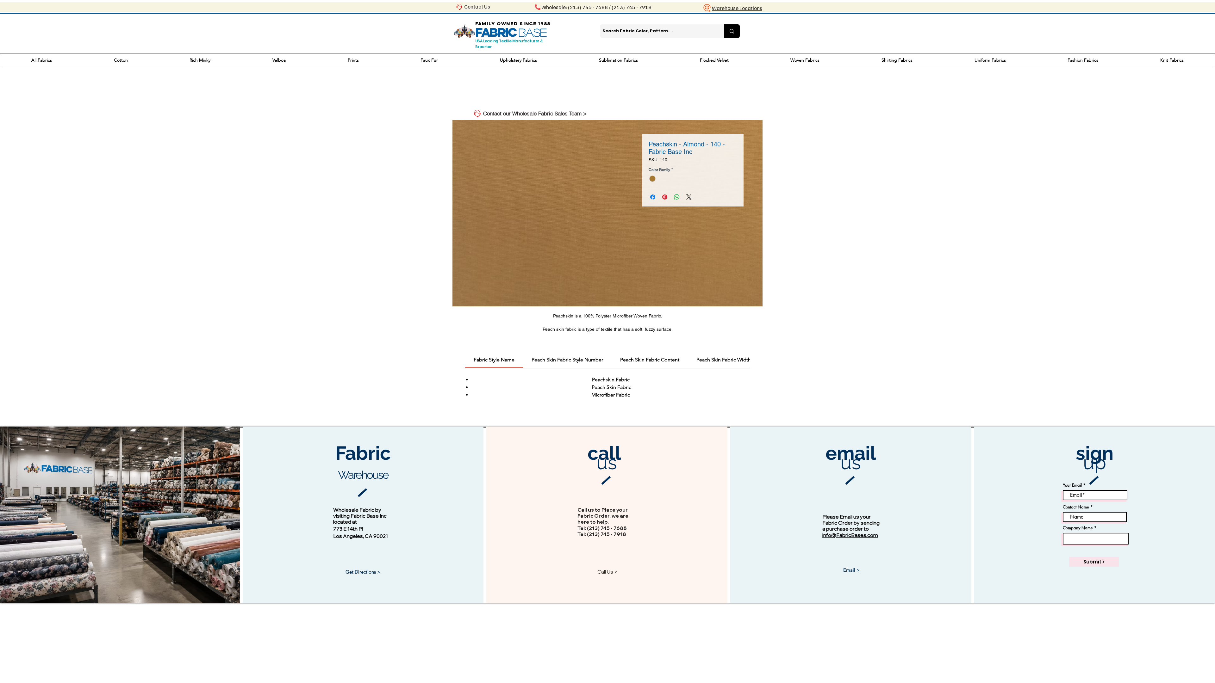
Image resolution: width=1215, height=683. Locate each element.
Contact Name (1076, 507)
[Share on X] (689, 197)
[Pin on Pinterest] (665, 197)
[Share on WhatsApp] (677, 197)
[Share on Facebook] (653, 197)
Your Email (1072, 485)
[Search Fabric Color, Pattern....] (732, 31)
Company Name (1078, 528)
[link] (494, 360)
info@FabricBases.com (850, 535)
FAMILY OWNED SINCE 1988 (513, 24)
